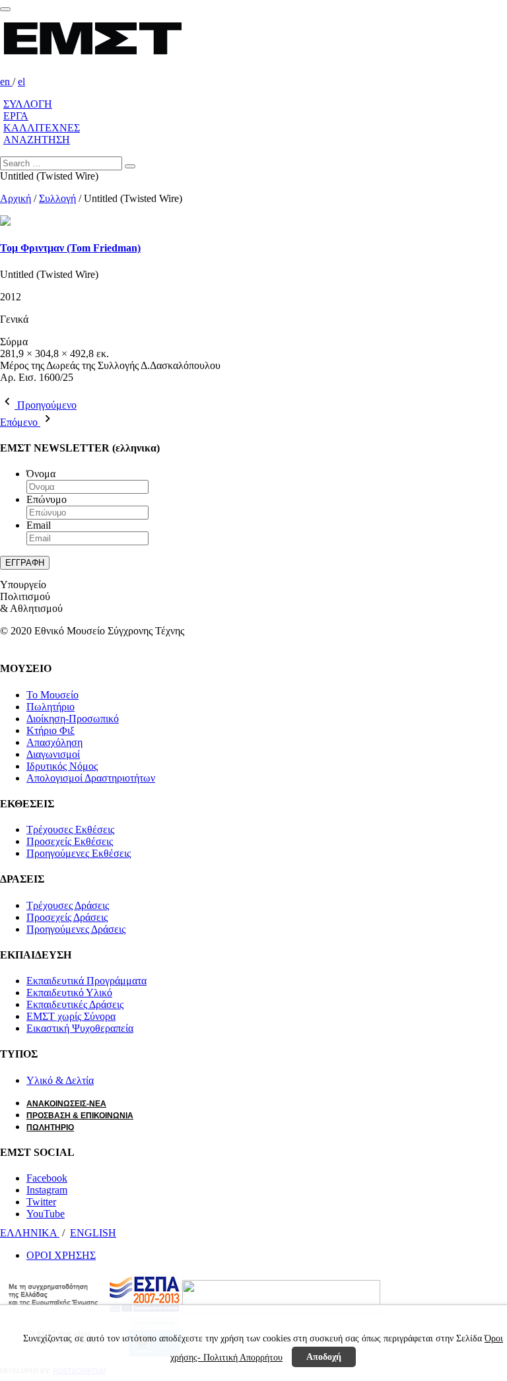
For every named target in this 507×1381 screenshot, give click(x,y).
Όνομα (40, 473)
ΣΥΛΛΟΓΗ (27, 104)
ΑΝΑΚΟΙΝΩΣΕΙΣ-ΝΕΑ (66, 1103)
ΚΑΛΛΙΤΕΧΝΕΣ (41, 127)
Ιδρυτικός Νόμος (62, 766)
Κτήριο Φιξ (50, 730)
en (6, 81)
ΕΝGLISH (93, 1232)
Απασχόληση (54, 742)
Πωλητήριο (50, 706)
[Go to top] (5, 9)
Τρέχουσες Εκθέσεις (70, 829)
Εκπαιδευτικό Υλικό (69, 992)
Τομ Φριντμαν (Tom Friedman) (70, 247)
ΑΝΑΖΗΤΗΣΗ (36, 139)
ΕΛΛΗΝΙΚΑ (29, 1232)
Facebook (46, 1178)
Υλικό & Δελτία (60, 1080)
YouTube (45, 1213)
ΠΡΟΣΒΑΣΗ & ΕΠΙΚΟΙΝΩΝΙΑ (79, 1115)
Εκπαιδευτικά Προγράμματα (86, 980)
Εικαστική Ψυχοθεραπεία (79, 1028)
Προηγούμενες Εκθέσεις (78, 853)
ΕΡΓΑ (15, 115)
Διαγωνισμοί (53, 754)
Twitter (41, 1201)
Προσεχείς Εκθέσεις (69, 841)
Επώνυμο (46, 499)
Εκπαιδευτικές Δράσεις (74, 1004)
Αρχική (15, 198)
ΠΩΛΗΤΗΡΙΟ (50, 1127)
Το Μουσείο (52, 694)
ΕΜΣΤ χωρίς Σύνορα (71, 1016)
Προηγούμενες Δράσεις (75, 929)
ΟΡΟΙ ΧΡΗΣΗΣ (61, 1255)
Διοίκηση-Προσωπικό (72, 718)
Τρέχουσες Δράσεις (67, 905)
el (21, 81)
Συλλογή (57, 198)
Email (38, 525)
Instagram (46, 1190)
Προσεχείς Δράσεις (67, 917)
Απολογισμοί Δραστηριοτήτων (90, 778)
